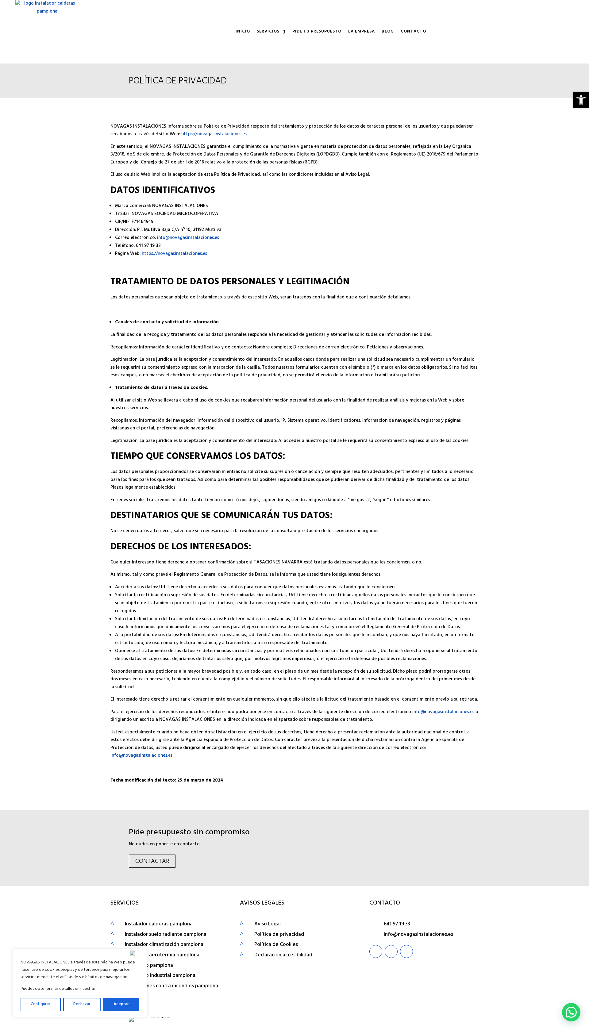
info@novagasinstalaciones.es (188, 238)
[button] (581, 100)
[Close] (137, 953)
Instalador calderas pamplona (159, 924)
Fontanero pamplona (149, 966)
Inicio (243, 32)
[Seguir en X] (406, 951)
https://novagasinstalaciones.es (214, 134)
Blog (388, 32)
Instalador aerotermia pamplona (162, 955)
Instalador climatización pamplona (164, 945)
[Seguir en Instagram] (391, 951)
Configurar (40, 1004)
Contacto (413, 32)
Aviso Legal (267, 924)
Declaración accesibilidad (283, 955)
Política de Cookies (276, 945)
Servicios (268, 32)
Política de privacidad (279, 935)
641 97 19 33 (397, 924)
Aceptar (121, 1004)
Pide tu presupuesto (316, 32)
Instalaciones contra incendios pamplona (171, 986)
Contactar (152, 861)
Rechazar (81, 1004)
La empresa (361, 32)
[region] (79, 983)
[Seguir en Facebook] (375, 951)
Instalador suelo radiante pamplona (165, 935)
